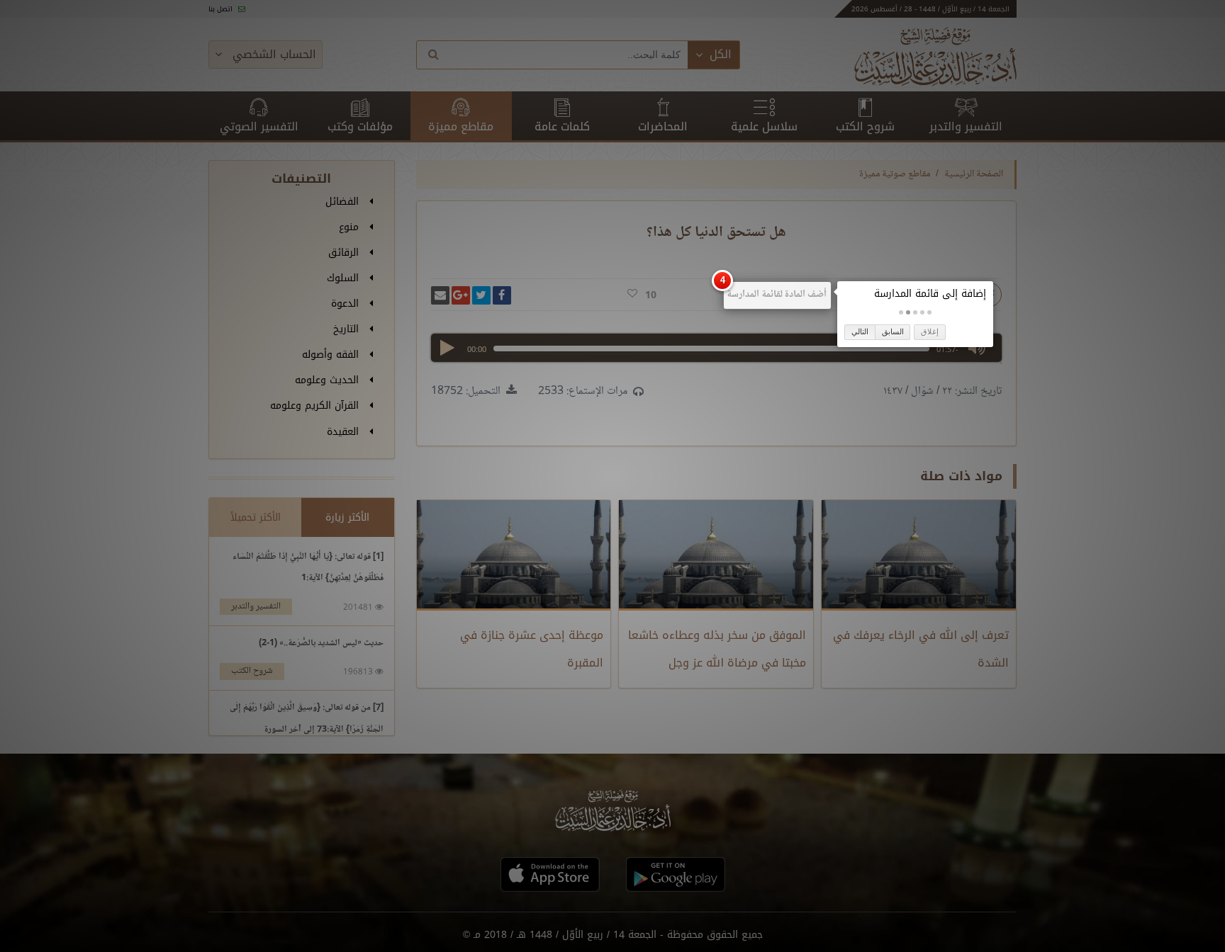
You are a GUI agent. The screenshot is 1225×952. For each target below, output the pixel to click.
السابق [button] (893, 331)
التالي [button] (859, 331)
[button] (929, 312)
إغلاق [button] (930, 331)
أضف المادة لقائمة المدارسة (777, 294)
